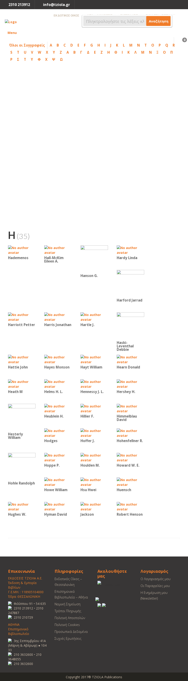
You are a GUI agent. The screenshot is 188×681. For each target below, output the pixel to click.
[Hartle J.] (94, 317)
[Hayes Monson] (58, 359)
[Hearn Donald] (130, 359)
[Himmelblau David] (130, 408)
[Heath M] (22, 384)
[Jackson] (94, 506)
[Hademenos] (22, 250)
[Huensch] (130, 482)
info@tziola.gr (56, 4)
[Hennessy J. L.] (94, 384)
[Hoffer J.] (94, 433)
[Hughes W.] (22, 506)
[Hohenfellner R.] (130, 433)
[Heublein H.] (58, 408)
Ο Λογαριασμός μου (156, 579)
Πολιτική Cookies (67, 625)
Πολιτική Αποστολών (70, 618)
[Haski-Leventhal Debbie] (130, 326)
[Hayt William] (94, 359)
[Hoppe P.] (58, 457)
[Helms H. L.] (58, 384)
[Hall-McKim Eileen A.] (58, 250)
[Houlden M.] (94, 457)
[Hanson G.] (94, 259)
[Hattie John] (22, 359)
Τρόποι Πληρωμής (68, 611)
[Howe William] (58, 482)
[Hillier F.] (94, 408)
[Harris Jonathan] (58, 317)
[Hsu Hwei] (94, 482)
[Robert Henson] (130, 506)
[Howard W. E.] (130, 457)
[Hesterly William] (22, 417)
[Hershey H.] (130, 384)
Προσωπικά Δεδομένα (71, 631)
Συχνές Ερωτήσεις (68, 638)
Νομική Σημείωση (67, 604)
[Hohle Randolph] (22, 466)
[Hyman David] (58, 506)
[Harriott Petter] (22, 317)
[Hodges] (58, 433)
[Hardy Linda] (130, 250)
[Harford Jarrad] (130, 283)
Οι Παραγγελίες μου (155, 586)
